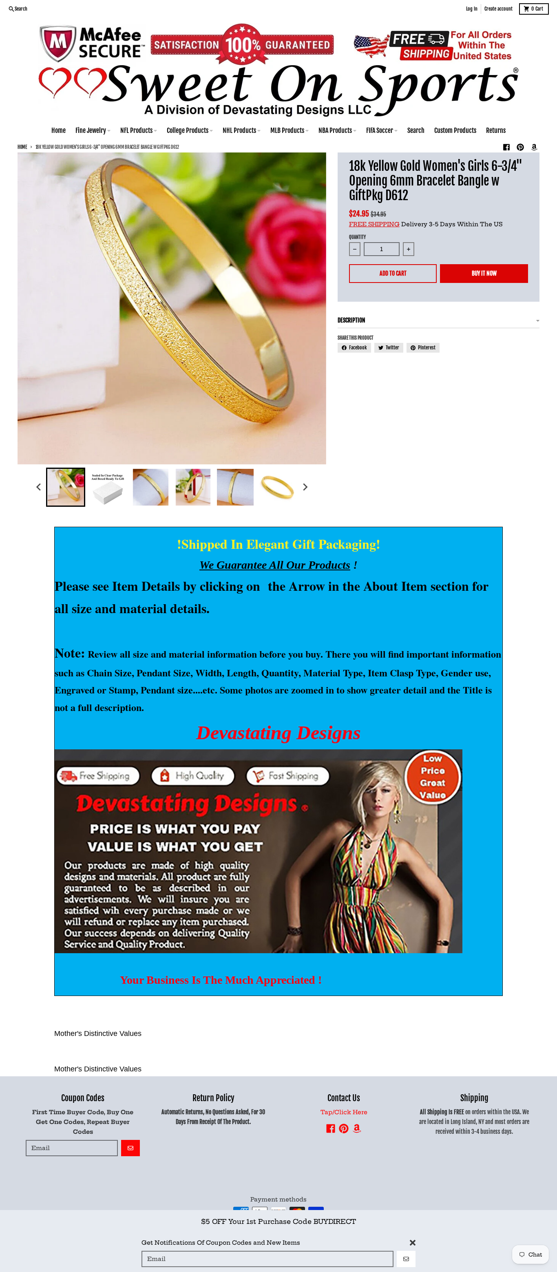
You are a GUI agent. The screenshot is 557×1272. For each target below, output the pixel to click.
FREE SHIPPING (374, 224)
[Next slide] (304, 487)
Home (22, 147)
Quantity (357, 237)
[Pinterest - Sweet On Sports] (520, 147)
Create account (498, 9)
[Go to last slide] (38, 487)
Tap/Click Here (343, 1112)
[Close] (413, 1243)
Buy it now (484, 273)
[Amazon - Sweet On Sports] (534, 147)
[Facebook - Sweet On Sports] (506, 147)
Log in (471, 9)
